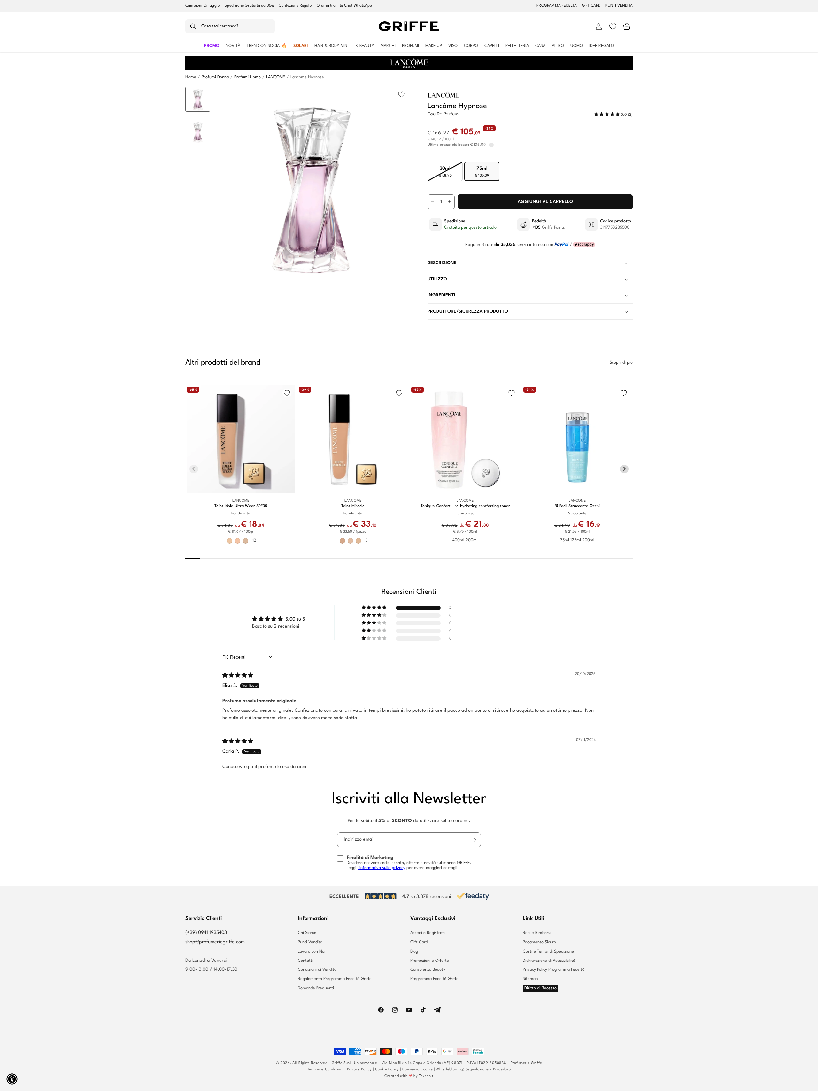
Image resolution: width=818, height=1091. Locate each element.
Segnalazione (477, 1069)
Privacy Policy (359, 1069)
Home (190, 77)
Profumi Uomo (247, 77)
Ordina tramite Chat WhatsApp (344, 6)
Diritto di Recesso (540, 988)
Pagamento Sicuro (539, 942)
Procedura (502, 1069)
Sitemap (530, 979)
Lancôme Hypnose (307, 77)
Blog (414, 951)
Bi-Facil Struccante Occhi (577, 506)
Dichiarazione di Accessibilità (549, 961)
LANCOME (275, 77)
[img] (237, 675)
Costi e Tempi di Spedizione (548, 951)
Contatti (305, 961)
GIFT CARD (591, 6)
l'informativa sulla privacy (381, 868)
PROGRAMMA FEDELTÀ (556, 6)
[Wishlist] (613, 27)
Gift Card (419, 942)
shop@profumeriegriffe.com (215, 942)
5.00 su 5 (295, 619)
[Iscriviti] (474, 839)
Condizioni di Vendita (317, 970)
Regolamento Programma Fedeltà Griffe (335, 979)
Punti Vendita (310, 942)
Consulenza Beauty (427, 970)
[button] (230, 27)
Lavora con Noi (311, 951)
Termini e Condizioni (325, 1069)
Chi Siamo (307, 933)
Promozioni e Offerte (429, 961)
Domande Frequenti (316, 988)
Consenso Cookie (417, 1069)
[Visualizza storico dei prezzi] (491, 145)
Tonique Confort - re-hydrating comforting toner (465, 506)
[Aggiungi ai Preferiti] (401, 94)
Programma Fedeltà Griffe (434, 979)
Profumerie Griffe (526, 1063)
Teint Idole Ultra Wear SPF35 (240, 506)
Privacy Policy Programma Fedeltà (553, 970)
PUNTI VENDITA (619, 6)
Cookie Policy (387, 1069)
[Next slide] (198, 272)
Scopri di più (621, 362)
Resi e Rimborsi (537, 933)
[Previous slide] (198, 96)
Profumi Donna (215, 77)
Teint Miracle (353, 506)
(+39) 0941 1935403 (206, 932)
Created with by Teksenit (408, 1076)
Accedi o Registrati (427, 933)
